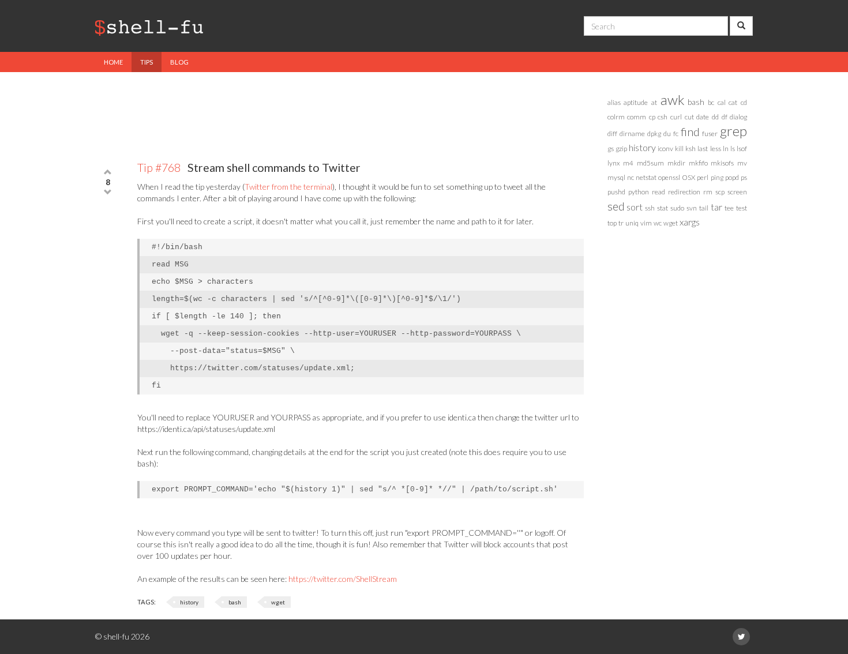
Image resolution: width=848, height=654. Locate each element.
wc (658, 223)
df (724, 116)
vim (646, 223)
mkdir (676, 163)
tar (716, 206)
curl (676, 116)
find (690, 131)
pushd (616, 191)
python (638, 191)
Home (113, 62)
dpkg (654, 133)
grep (733, 130)
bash (234, 602)
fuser (710, 133)
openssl (669, 177)
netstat (646, 177)
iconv (665, 148)
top (612, 223)
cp (652, 116)
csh (662, 116)
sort (634, 206)
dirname (632, 133)
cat (733, 102)
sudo (677, 208)
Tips (146, 62)
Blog (179, 62)
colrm (616, 116)
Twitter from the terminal (288, 186)
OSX (688, 177)
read (658, 191)
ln (726, 148)
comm (636, 116)
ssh (650, 208)
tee (729, 208)
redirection (684, 191)
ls (732, 148)
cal (722, 102)
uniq (632, 223)
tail (703, 208)
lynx (613, 163)
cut (689, 116)
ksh (690, 148)
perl (702, 177)
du (667, 133)
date (702, 116)
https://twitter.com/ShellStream (342, 579)
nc (630, 177)
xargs (690, 221)
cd (744, 102)
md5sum (650, 163)
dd (715, 116)
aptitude (636, 102)
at (654, 102)
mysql (616, 177)
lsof (742, 148)
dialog (738, 116)
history (189, 602)
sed (616, 206)
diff (612, 133)
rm (707, 191)
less (715, 148)
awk (673, 99)
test (741, 208)
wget (278, 602)
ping (717, 177)
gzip (621, 148)
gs (610, 148)
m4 (628, 163)
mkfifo (698, 163)
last (702, 148)
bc (711, 102)
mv (742, 163)
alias (614, 102)
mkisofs (722, 163)
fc (675, 133)
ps (744, 177)
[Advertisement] (340, 110)
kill (679, 148)
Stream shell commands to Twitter (249, 167)
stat (662, 208)
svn (691, 208)
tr (621, 223)
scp (720, 191)
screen (737, 191)
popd (732, 177)
